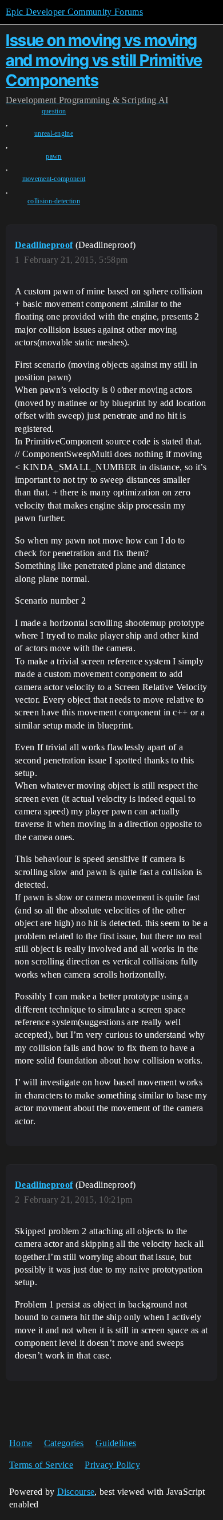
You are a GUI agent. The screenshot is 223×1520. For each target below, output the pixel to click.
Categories (64, 1443)
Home (20, 1443)
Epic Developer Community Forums (74, 12)
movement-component (54, 179)
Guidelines (115, 1443)
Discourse (76, 1492)
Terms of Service (41, 1465)
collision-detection (53, 201)
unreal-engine (53, 133)
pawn (53, 156)
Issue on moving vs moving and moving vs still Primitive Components (104, 60)
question (54, 111)
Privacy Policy (112, 1465)
